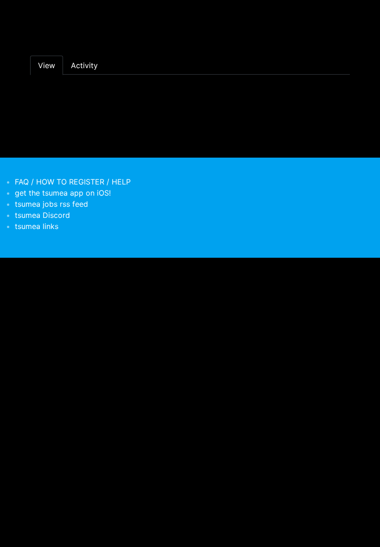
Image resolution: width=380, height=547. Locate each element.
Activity (84, 65)
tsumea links (36, 226)
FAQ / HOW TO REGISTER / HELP (73, 181)
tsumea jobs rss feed (51, 204)
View (46, 65)
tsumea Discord (42, 215)
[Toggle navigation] (36, 13)
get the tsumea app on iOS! (63, 192)
